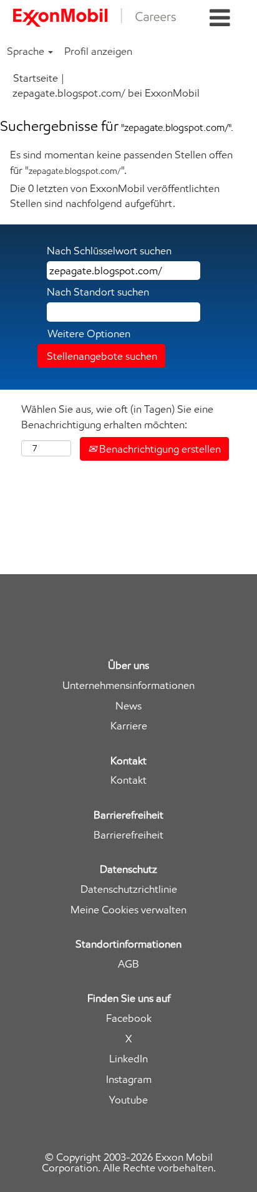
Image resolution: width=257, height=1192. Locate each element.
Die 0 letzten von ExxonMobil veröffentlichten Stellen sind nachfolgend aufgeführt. (115, 195)
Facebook (129, 1018)
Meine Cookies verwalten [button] (128, 910)
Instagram (129, 1079)
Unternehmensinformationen (128, 685)
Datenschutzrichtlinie (128, 889)
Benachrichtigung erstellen (159, 449)
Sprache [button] (27, 51)
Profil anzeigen (98, 51)
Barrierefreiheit (128, 835)
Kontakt (128, 780)
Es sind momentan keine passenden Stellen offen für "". (121, 162)
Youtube (128, 1100)
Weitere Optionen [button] (88, 333)
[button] (220, 18)
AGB (128, 964)
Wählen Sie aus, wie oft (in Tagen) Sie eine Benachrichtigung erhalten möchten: (117, 416)
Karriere (128, 726)
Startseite (35, 78)
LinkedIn (128, 1059)
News (128, 706)
